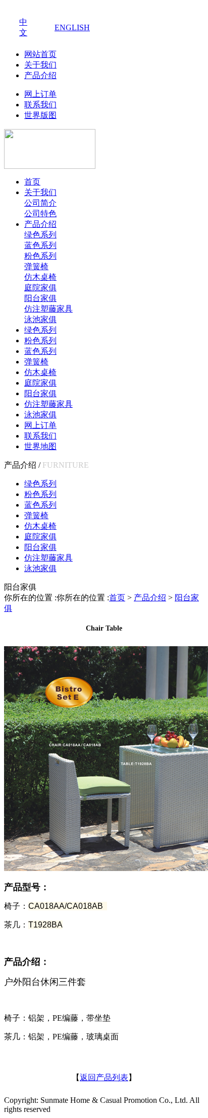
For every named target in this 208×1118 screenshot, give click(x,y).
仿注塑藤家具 (48, 308)
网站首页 (40, 54)
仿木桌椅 (40, 277)
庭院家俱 (40, 287)
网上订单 (40, 94)
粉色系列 (40, 256)
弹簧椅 (36, 266)
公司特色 (40, 213)
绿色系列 (40, 234)
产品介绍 (40, 75)
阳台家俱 (40, 298)
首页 (32, 181)
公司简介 (40, 203)
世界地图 (40, 446)
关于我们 (40, 64)
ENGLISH (72, 27)
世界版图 (40, 115)
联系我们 (40, 104)
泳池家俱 (40, 319)
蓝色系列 (40, 245)
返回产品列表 (104, 1077)
